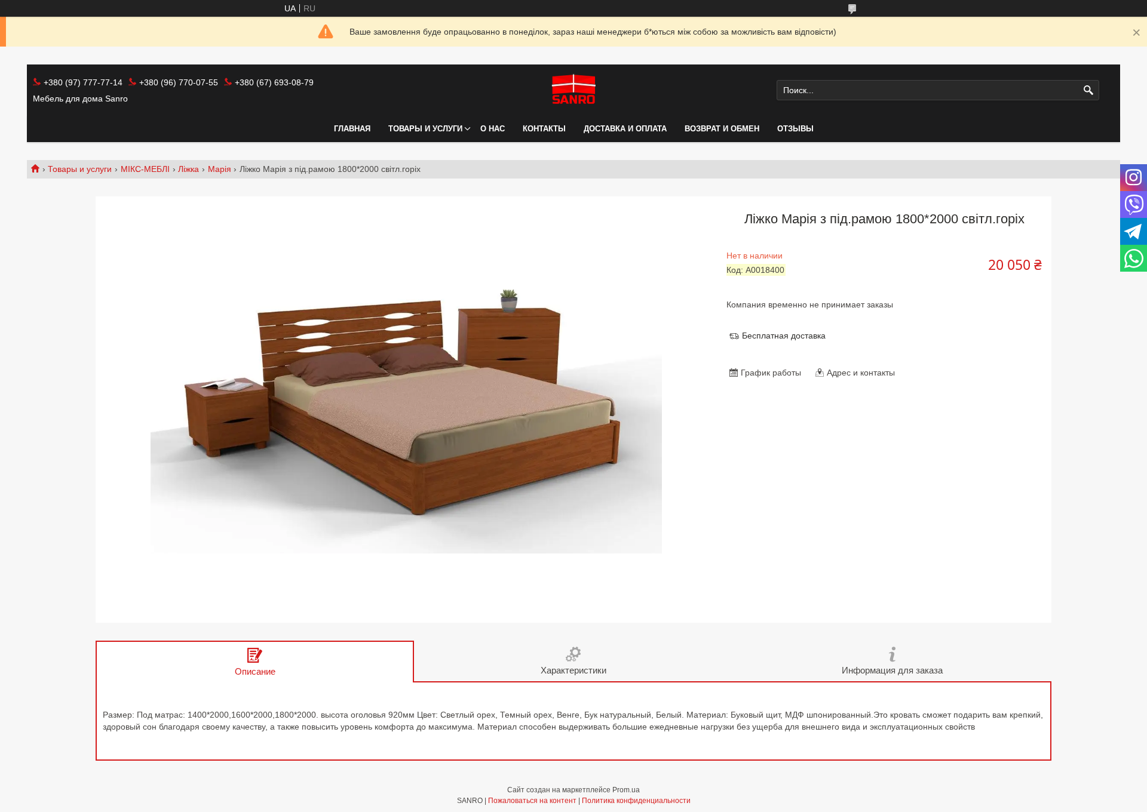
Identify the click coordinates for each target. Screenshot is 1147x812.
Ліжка (188, 169)
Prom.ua (626, 790)
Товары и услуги (425, 128)
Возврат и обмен (722, 128)
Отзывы (795, 128)
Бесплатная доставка (784, 335)
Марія (219, 169)
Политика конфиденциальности (636, 800)
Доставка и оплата (625, 128)
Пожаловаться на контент (532, 800)
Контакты (544, 128)
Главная (352, 128)
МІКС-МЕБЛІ (145, 169)
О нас (492, 128)
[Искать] (1088, 90)
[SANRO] (573, 90)
